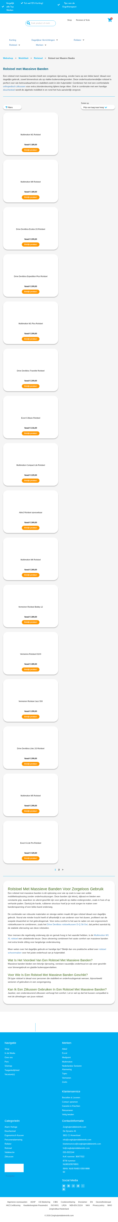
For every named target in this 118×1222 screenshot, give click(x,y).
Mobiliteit (23, 58)
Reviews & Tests (83, 20)
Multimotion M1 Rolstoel (31, 135)
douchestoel (9, 90)
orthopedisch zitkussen (14, 86)
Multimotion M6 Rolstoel (31, 560)
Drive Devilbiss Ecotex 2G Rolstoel (30, 229)
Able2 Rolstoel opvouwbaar (30, 512)
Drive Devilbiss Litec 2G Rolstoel (30, 748)
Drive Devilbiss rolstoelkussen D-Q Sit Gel (67, 924)
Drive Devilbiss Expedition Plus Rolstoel (30, 276)
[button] (45, 40)
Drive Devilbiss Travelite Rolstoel (31, 371)
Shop (69, 20)
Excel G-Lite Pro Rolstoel (30, 843)
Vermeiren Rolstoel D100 (30, 654)
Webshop (8, 58)
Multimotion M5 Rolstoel (31, 796)
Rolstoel (38, 58)
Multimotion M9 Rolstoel (31, 182)
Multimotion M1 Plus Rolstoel (31, 324)
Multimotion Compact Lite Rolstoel (30, 465)
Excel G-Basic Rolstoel (30, 418)
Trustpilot (10, 1176)
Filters (10, 107)
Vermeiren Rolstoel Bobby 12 (30, 607)
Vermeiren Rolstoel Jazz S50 (31, 701)
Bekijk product (30, 150)
